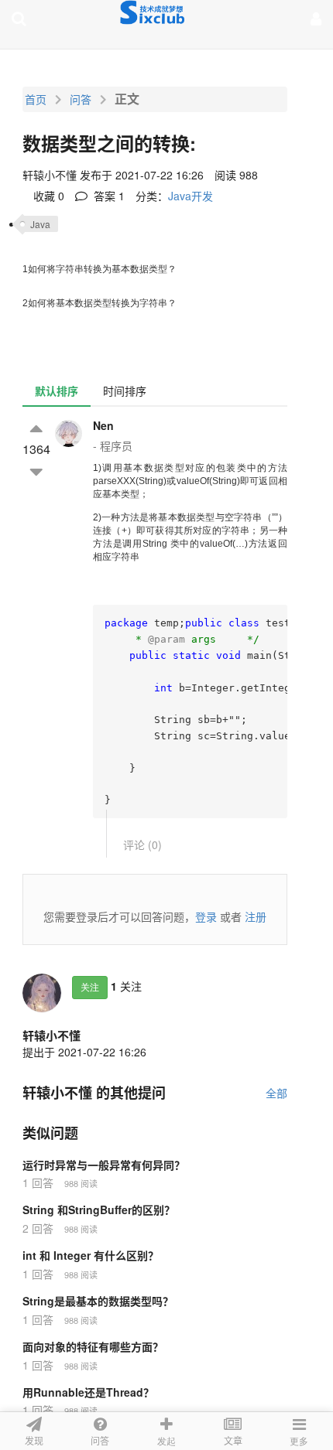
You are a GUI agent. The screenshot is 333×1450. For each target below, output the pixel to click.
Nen (103, 425)
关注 (90, 987)
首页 (35, 99)
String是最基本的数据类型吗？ (97, 1300)
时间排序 (124, 390)
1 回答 (37, 1182)
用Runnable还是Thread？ (88, 1392)
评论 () (142, 844)
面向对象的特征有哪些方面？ (92, 1346)
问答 (80, 99)
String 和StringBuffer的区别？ (98, 1209)
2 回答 (37, 1228)
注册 (255, 916)
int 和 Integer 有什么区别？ (90, 1255)
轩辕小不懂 (51, 1035)
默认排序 (56, 390)
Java (40, 223)
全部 (276, 1092)
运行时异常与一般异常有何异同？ (103, 1164)
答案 (108, 195)
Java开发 (190, 195)
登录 (206, 916)
